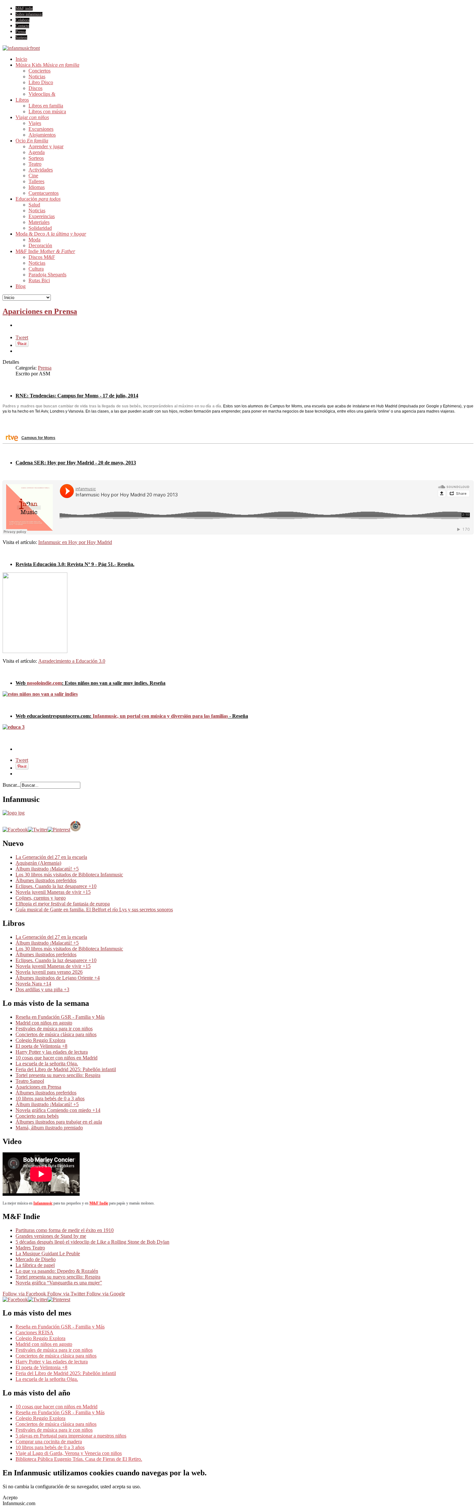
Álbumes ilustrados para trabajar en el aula (59, 1122)
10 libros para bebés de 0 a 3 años (50, 1098)
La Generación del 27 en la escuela (51, 857)
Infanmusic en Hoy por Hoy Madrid (75, 542)
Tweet (22, 337)
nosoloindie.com (44, 683)
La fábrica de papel (35, 1265)
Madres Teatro (30, 1247)
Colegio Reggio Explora (40, 1040)
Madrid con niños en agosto (44, 1023)
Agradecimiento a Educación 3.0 (71, 661)
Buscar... (11, 785)
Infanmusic (42, 1203)
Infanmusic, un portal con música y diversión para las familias (160, 716)
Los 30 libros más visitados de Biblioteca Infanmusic (69, 874)
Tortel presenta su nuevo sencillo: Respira (58, 1075)
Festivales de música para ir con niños (54, 1028)
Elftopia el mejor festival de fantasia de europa (63, 903)
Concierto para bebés (37, 1116)
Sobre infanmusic (29, 14)
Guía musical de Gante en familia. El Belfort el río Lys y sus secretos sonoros (94, 909)
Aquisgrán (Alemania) (38, 863)
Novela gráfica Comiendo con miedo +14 (58, 1110)
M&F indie (24, 8)
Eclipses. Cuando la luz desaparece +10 (56, 886)
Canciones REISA (34, 1332)
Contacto (22, 26)
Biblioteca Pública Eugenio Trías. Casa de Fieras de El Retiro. (79, 1459)
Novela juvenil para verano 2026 (49, 972)
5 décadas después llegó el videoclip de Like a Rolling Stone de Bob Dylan (92, 1242)
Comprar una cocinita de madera (49, 1441)
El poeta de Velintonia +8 (41, 1046)
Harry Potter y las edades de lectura (52, 1052)
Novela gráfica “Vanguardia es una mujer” (59, 1282)
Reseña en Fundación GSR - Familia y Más (60, 1017)
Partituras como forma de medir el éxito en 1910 (65, 1230)
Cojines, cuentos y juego (41, 898)
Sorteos (21, 37)
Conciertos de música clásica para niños (56, 1034)
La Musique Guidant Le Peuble (48, 1253)
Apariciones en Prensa (40, 311)
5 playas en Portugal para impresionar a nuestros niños (71, 1435)
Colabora (22, 20)
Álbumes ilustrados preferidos (46, 880)
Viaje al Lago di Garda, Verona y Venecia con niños (69, 1453)
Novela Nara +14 (33, 983)
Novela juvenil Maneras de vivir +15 (53, 892)
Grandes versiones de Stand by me (51, 1236)
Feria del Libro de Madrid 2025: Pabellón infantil (66, 1069)
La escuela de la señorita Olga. (47, 1063)
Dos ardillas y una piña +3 (42, 989)
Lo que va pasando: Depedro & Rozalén (57, 1271)
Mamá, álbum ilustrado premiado (49, 1127)
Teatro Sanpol (30, 1081)
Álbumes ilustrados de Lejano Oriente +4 (58, 978)
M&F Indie (98, 1203)
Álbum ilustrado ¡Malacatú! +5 (47, 868)
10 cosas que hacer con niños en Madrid (56, 1057)
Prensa (21, 31)
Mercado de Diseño (36, 1259)
